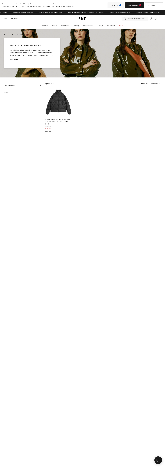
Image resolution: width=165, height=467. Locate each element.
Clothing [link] (76, 26)
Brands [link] (54, 26)
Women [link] (14, 19)
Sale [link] (121, 26)
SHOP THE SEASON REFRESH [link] (21, 13)
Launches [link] (111, 26)
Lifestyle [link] (100, 26)
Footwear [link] (65, 26)
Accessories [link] (88, 26)
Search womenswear (136, 19)
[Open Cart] (160, 18)
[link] (82, 18)
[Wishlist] (156, 19)
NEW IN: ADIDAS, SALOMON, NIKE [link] (49, 13)
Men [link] (5, 19)
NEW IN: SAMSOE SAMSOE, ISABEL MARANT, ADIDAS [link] (85, 13)
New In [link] (45, 26)
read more (14, 59)
